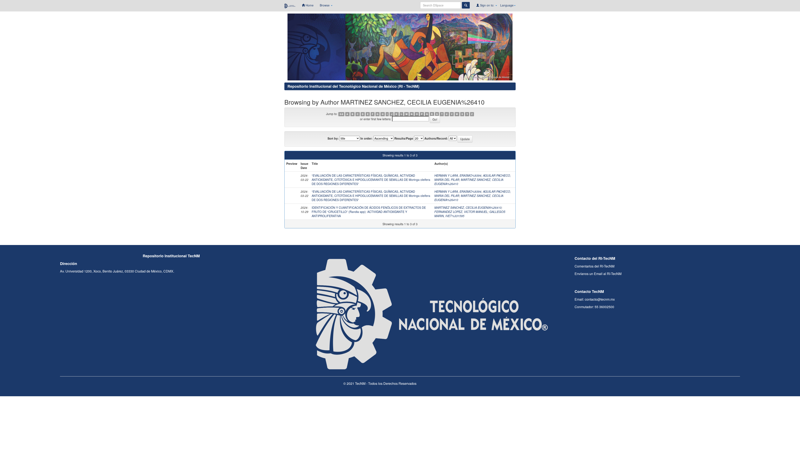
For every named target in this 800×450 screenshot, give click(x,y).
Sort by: (333, 138)
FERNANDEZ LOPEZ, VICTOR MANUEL (461, 212)
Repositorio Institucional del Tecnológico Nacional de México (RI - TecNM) (353, 86)
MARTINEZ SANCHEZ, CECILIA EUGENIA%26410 (467, 207)
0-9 (341, 114)
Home (309, 5)
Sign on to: (487, 5)
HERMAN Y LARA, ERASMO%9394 (457, 175)
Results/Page (403, 138)
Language (507, 5)
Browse (325, 5)
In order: (366, 138)
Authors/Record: (436, 138)
